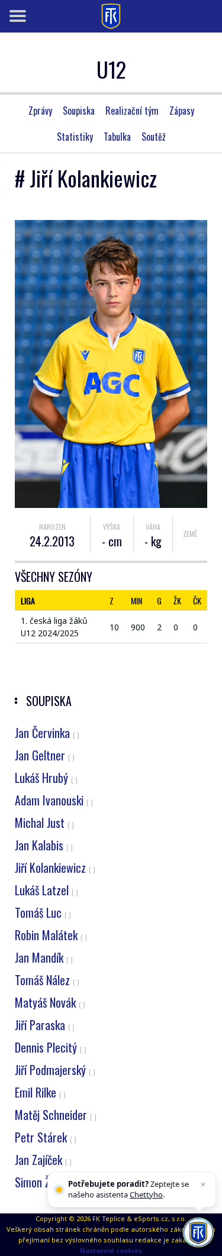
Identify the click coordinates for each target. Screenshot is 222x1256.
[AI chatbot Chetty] (198, 1232)
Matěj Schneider (55, 1115)
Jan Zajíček (43, 1159)
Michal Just (44, 822)
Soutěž (153, 137)
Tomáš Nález (47, 980)
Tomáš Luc (43, 912)
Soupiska (79, 110)
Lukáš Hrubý (46, 777)
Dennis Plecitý (50, 1047)
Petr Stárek (45, 1137)
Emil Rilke (40, 1092)
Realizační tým (132, 110)
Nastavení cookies (111, 1250)
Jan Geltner (45, 755)
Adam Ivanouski (54, 800)
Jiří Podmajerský (55, 1070)
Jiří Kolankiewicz (55, 867)
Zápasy (181, 110)
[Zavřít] (203, 1184)
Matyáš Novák (50, 1002)
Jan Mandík (44, 957)
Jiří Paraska (45, 1025)
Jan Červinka (47, 733)
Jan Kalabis (44, 845)
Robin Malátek (51, 935)
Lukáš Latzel (46, 890)
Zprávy (40, 110)
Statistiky (75, 137)
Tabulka (117, 137)
